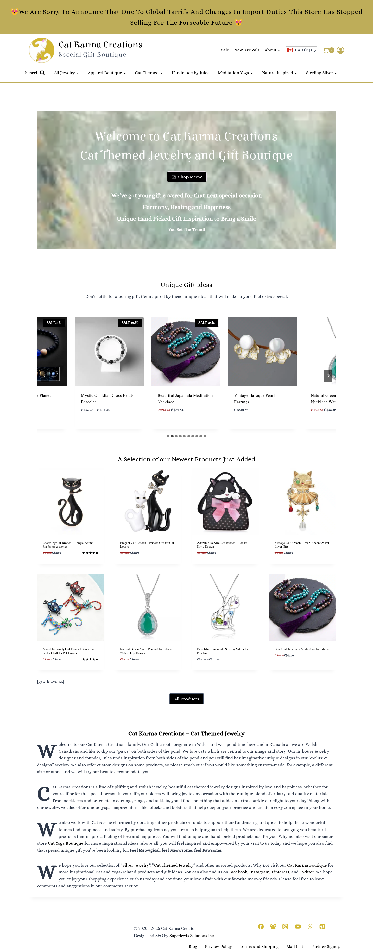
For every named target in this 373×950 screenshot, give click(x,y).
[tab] (168, 436)
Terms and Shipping (259, 946)
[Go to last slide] (45, 376)
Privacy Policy (218, 946)
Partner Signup (325, 946)
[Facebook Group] (273, 926)
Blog (193, 946)
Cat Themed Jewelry (173, 865)
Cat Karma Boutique (307, 865)
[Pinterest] (322, 926)
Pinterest (280, 872)
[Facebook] (261, 926)
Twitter (307, 872)
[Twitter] (310, 926)
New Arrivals (247, 50)
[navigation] (301, 50)
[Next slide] (328, 376)
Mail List (294, 946)
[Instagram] (285, 926)
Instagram (259, 872)
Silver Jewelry (135, 865)
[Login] (340, 50)
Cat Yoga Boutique (66, 843)
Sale (225, 50)
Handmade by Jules (190, 72)
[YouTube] (298, 926)
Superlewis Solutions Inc (191, 935)
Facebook (238, 872)
